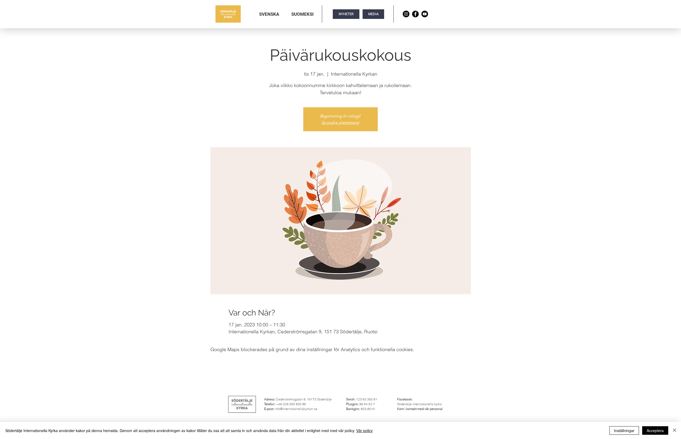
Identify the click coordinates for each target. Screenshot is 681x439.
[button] (269, 14)
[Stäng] (674, 430)
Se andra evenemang (340, 122)
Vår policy (364, 430)
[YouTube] (424, 14)
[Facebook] (415, 14)
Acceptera (655, 430)
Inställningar (624, 430)
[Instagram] (406, 14)
